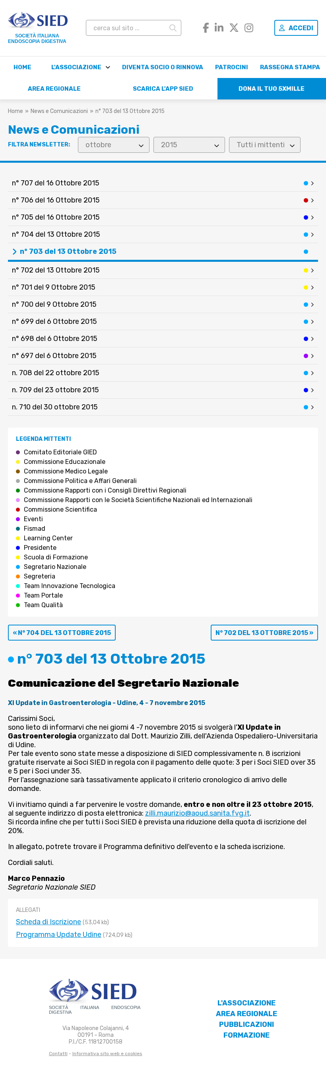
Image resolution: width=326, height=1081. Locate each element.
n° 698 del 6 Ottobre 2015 (54, 338)
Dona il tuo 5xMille (272, 88)
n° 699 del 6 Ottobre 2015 (54, 321)
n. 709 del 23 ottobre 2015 (55, 390)
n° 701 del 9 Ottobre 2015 (53, 287)
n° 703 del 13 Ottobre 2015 (68, 251)
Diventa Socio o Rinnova (162, 67)
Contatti (58, 1053)
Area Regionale (54, 88)
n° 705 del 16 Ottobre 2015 (56, 217)
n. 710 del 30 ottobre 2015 (55, 407)
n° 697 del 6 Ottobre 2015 (54, 355)
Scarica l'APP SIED (163, 88)
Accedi (301, 28)
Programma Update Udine (58, 934)
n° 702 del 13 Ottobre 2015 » (264, 633)
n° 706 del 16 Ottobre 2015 (56, 200)
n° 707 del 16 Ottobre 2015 (55, 183)
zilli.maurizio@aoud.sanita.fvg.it (197, 813)
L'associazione (76, 67)
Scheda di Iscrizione (48, 921)
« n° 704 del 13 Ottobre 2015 (62, 633)
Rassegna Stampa (290, 67)
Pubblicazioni (246, 1024)
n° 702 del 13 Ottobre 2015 (56, 270)
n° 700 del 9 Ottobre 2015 (54, 304)
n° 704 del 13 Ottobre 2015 (56, 234)
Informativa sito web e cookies (107, 1053)
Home (22, 67)
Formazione (246, 1035)
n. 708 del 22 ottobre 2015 (55, 372)
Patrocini (231, 67)
